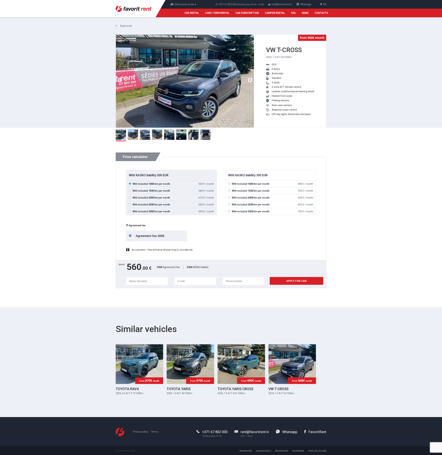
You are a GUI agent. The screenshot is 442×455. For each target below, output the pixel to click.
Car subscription (247, 13)
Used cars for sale (317, 450)
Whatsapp (305, 4)
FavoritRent (317, 432)
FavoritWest (298, 450)
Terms (154, 431)
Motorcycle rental (184, 4)
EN (324, 4)
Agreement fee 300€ (150, 236)
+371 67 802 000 (227, 4)
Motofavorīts (281, 450)
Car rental (191, 13)
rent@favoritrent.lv (281, 4)
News (305, 13)
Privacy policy (140, 431)
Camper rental (275, 13)
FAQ (293, 13)
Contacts (321, 13)
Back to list (126, 25)
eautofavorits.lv (263, 450)
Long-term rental (217, 13)
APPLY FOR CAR (296, 281)
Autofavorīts (245, 450)
